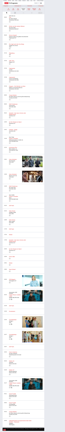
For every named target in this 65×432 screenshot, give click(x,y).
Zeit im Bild (12, 256)
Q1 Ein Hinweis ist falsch (15, 122)
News (34, 0)
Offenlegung (27, 428)
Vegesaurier (12, 68)
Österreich (24, 0)
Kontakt (4, 428)
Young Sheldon (13, 95)
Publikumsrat (41, 428)
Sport (31, 0)
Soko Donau (12, 211)
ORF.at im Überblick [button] (40, 0)
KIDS (13, 0)
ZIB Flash (11, 205)
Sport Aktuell (12, 269)
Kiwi (10, 17)
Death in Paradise (13, 138)
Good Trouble (12, 393)
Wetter (28, 0)
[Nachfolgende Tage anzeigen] (44, 9)
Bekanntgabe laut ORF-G (33, 428)
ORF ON (9, 0)
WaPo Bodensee (13, 104)
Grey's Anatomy (13, 352)
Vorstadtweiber (13, 319)
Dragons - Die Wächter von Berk (17, 86)
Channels (41, 5)
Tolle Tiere (11, 60)
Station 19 (11, 361)
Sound (16, 0)
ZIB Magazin (12, 279)
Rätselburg (11, 53)
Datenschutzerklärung (10, 428)
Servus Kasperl (13, 35)
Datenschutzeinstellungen (19, 428)
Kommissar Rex (13, 147)
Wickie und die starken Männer (17, 26)
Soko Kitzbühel (13, 159)
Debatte (20, 0)
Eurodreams (12, 311)
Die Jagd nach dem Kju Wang (16, 44)
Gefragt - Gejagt (13, 129)
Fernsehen (5, 0)
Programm (6, 5)
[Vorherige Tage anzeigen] (3, 9)
